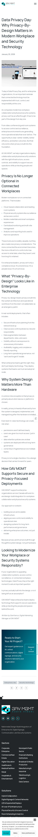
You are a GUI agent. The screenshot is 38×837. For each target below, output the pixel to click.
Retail (4, 772)
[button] (35, 820)
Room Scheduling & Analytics (12, 814)
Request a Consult (31, 649)
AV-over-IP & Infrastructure (12, 807)
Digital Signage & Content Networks (15, 799)
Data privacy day (10, 683)
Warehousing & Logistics (24, 776)
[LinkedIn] (11, 688)
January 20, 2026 (8, 54)
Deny (15, 833)
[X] (26, 688)
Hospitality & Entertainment (7, 777)
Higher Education (8, 761)
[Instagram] (21, 688)
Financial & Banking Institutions (26, 756)
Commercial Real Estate (8, 756)
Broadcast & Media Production (26, 763)
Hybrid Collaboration (9, 796)
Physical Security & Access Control (15, 810)
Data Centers (24, 782)
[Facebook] (16, 688)
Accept (6, 833)
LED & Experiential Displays (12, 803)
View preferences (28, 833)
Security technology (26, 683)
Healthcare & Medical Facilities (8, 766)
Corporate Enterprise (6, 749)
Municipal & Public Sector (25, 749)
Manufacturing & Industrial (25, 770)
